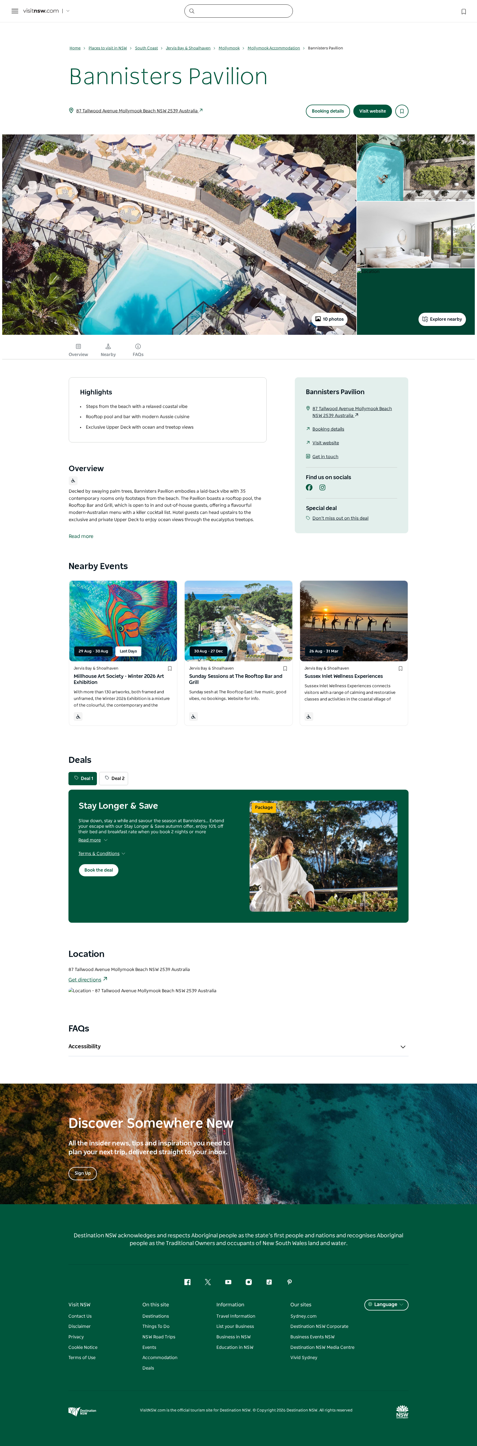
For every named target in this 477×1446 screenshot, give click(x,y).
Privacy (76, 1337)
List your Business (235, 1326)
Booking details (328, 111)
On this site (155, 1304)
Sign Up (83, 1173)
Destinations (155, 1316)
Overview (78, 354)
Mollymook (229, 48)
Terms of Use (82, 1357)
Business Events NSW (312, 1337)
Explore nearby (446, 319)
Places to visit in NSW (108, 48)
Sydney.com (303, 1316)
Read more (89, 840)
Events (149, 1347)
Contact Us (80, 1316)
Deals (148, 1368)
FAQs (138, 354)
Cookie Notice (82, 1347)
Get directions (84, 980)
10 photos (333, 319)
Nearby (108, 354)
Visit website (372, 111)
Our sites (300, 1304)
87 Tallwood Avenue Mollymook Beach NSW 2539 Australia (137, 111)
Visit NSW (79, 1304)
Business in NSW (233, 1337)
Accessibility (84, 1046)
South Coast (146, 48)
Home (75, 48)
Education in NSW (234, 1347)
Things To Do (155, 1326)
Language (385, 1304)
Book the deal (98, 870)
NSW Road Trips (158, 1337)
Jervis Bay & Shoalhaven (188, 48)
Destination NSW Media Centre (322, 1347)
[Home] (41, 11)
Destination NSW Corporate (319, 1326)
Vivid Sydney (303, 1357)
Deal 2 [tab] (118, 778)
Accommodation (159, 1357)
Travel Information (235, 1316)
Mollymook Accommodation (274, 48)
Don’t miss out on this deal (340, 518)
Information (230, 1304)
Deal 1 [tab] (87, 778)
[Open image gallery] (179, 334)
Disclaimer (79, 1326)
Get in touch (325, 457)
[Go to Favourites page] (463, 11)
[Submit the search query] (191, 11)
